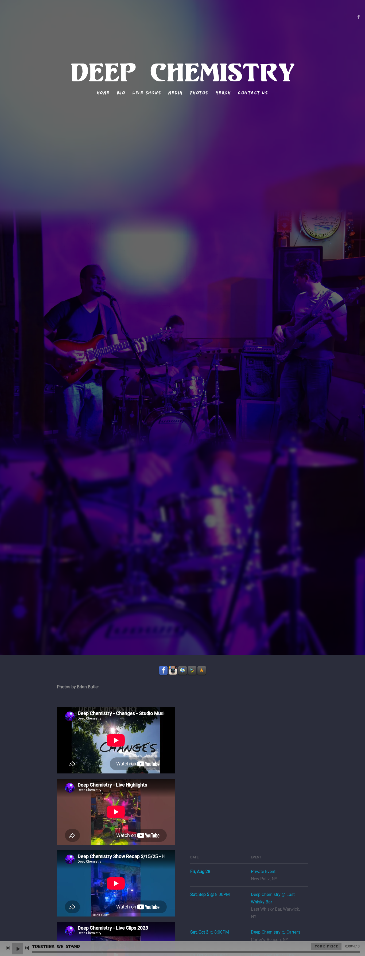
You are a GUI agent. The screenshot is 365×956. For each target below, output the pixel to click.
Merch (223, 92)
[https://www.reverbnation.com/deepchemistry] (202, 670)
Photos (199, 92)
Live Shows (147, 92)
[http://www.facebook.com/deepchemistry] (358, 17)
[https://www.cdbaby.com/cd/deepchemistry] (192, 670)
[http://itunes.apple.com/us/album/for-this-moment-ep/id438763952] (182, 670)
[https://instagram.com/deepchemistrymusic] (173, 670)
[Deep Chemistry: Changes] (218, 738)
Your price (326, 946)
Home (103, 92)
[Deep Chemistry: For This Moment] (218, 808)
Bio (121, 92)
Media (175, 92)
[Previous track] (7, 948)
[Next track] (27, 948)
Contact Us (253, 92)
